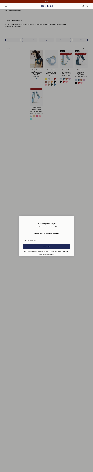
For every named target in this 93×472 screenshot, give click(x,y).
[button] (82, 6)
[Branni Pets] (46, 5)
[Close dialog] (72, 218)
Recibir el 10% (46, 246)
